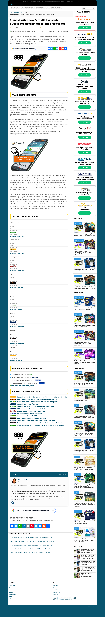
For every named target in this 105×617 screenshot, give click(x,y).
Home (21, 4)
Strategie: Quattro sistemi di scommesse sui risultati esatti (87, 575)
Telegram (55, 594)
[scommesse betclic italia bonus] (13, 266)
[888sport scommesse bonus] (29, 89)
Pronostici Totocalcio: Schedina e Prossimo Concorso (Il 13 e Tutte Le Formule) (84, 505)
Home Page (12, 585)
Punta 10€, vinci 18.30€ (17, 343)
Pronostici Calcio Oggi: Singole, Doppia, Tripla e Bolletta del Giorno (84, 234)
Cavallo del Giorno (39, 7)
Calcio (76, 389)
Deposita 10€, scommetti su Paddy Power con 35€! (35, 406)
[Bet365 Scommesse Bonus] (13, 402)
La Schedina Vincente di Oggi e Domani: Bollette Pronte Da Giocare (85, 287)
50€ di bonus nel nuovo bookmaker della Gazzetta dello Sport (39, 423)
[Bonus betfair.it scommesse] (13, 249)
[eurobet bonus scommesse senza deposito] (38, 380)
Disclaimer (56, 590)
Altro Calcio (78, 223)
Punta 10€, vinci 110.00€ (17, 270)
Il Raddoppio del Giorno (81, 400)
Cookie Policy (56, 592)
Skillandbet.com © (84, 606)
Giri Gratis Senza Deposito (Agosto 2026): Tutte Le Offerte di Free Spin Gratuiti (84, 362)
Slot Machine (12, 594)
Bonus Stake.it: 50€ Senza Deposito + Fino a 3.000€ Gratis (84, 325)
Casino (44, 4)
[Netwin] (84, 191)
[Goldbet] (84, 100)
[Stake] (84, 83)
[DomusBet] (84, 130)
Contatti (55, 585)
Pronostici (28, 4)
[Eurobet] (84, 115)
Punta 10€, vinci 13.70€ (17, 236)
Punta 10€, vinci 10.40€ (17, 309)
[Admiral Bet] (84, 36)
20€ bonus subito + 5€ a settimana (29, 413)
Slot (50, 4)
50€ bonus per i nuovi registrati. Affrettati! (32, 411)
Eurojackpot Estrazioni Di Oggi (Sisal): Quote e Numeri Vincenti (83, 468)
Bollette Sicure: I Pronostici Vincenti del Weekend (82, 522)
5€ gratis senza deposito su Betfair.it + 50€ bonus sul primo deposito (42, 397)
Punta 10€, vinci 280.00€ (17, 287)
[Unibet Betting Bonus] (13, 305)
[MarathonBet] (84, 145)
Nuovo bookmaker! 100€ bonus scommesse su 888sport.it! (38, 399)
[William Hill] (84, 176)
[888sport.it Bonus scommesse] (13, 283)
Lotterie (77, 457)
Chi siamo (56, 588)
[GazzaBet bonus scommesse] (13, 423)
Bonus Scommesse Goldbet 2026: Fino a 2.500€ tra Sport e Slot (84, 308)
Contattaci (58, 7)
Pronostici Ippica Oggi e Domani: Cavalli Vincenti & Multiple (84, 270)
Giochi (55, 4)
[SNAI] (84, 51)
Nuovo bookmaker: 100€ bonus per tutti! (32, 418)
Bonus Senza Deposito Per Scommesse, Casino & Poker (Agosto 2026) (82, 252)
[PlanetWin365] (84, 206)
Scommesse (37, 4)
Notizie (62, 4)
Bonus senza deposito (27, 7)
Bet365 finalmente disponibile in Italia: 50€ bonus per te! (37, 402)
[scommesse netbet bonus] (13, 339)
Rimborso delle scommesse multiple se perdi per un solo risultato (40, 425)
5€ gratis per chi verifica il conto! (29, 404)
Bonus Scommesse (79, 240)
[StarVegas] (84, 66)
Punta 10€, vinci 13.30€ (17, 326)
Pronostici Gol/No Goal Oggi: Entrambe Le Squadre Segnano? (84, 417)
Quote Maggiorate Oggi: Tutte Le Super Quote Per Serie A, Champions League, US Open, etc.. (84, 486)
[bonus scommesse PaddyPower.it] (13, 232)
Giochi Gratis (50, 7)
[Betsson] (84, 21)
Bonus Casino (78, 314)
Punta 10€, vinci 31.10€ (16, 360)
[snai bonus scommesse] (35, 377)
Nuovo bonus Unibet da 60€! (27, 416)
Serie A (76, 528)
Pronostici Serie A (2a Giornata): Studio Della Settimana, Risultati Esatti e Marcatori (84, 540)
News (12, 4)
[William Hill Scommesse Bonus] (13, 404)
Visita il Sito (84, 27)
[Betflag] (84, 161)
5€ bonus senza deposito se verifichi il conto (33, 409)
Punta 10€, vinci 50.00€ (17, 253)
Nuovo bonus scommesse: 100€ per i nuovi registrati (36, 421)
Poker (10, 596)
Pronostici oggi (15, 7)
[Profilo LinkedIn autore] (12, 502)
